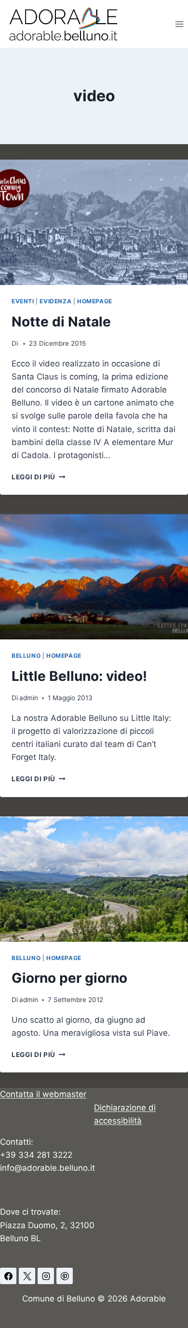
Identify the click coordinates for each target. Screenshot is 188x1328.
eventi (23, 301)
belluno (26, 655)
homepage (94, 301)
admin (28, 698)
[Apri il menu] (179, 23)
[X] (27, 1276)
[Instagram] (46, 1276)
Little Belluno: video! (79, 676)
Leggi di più (39, 477)
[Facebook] (8, 1276)
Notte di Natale (61, 321)
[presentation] (94, 222)
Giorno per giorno (69, 978)
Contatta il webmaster (43, 1094)
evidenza (55, 301)
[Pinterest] (64, 1276)
